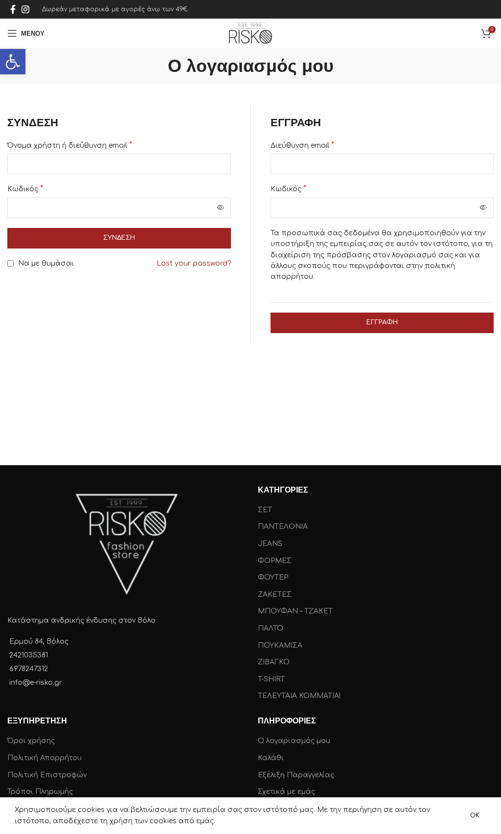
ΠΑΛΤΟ (270, 628)
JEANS (270, 543)
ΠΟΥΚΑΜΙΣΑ (280, 645)
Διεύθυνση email (302, 145)
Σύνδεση (119, 237)
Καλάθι (271, 758)
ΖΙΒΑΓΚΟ (274, 662)
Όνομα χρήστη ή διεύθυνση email (69, 145)
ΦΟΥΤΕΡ (273, 577)
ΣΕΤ (265, 510)
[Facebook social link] (13, 9)
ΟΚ (474, 815)
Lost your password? (194, 263)
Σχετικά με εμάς (286, 791)
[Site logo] (250, 33)
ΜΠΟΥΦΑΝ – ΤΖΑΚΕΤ (295, 611)
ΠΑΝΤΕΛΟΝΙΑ (283, 526)
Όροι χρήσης (31, 740)
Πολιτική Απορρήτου (44, 758)
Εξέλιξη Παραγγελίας (296, 775)
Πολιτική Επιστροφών (47, 775)
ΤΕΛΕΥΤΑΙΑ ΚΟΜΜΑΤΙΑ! (299, 695)
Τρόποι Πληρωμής (40, 791)
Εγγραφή (382, 322)
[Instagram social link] (25, 9)
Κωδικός (25, 188)
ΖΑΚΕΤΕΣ (275, 594)
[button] (12, 61)
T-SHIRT (271, 679)
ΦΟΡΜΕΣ (275, 560)
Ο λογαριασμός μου (294, 740)
